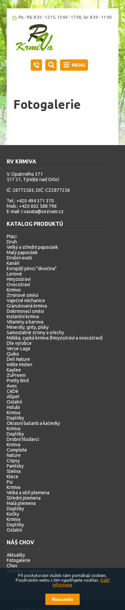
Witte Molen (19, 364)
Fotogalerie (18, 560)
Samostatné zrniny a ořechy (35, 332)
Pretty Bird (18, 380)
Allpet (13, 396)
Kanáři (13, 263)
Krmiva (13, 412)
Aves (12, 386)
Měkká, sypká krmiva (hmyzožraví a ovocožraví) (55, 338)
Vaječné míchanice (26, 300)
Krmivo (14, 289)
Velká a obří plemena (28, 492)
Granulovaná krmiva (27, 306)
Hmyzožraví (19, 279)
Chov (12, 565)
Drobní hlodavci (23, 439)
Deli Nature (18, 359)
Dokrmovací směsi (25, 311)
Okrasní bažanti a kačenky (33, 423)
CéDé (12, 391)
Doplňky (15, 418)
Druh (12, 241)
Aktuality (16, 555)
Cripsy (13, 460)
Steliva (14, 471)
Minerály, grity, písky (28, 327)
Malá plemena (21, 503)
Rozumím (62, 599)
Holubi (13, 407)
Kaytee (14, 370)
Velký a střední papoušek (32, 247)
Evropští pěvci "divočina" (32, 268)
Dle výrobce (19, 343)
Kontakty (36, 65)
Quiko (13, 354)
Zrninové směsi (22, 295)
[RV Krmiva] (38, 38)
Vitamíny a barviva (25, 322)
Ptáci (12, 236)
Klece (12, 476)
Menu (78, 65)
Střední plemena (24, 498)
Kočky (13, 514)
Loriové (14, 273)
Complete (17, 450)
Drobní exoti (19, 257)
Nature (14, 455)
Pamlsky (15, 466)
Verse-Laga (18, 348)
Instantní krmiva (23, 316)
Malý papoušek (22, 252)
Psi (10, 482)
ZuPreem (16, 375)
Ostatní (14, 402)
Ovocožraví (18, 284)
